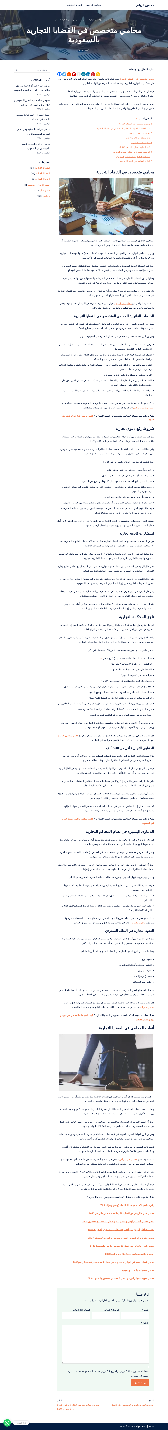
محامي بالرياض (93, 5)
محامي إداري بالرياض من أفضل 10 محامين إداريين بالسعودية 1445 (122, 1246)
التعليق (145, 1322)
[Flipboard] (74, 74)
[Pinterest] (93, 74)
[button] (7, 1423)
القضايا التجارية (94, 20)
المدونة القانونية (75, 5)
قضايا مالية (44, 190)
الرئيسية (111, 20)
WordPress (126, 1426)
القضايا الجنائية (43, 173)
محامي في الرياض (123, 303)
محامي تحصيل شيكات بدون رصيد (138, 1270)
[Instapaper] (78, 74)
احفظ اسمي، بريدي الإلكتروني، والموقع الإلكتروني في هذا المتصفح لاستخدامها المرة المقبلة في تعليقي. (108, 1373)
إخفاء (138, 119)
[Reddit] (69, 74)
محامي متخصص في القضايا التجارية (137, 79)
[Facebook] (59, 74)
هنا (101, 658)
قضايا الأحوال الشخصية (38, 184)
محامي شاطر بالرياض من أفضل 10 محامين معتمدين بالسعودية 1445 (121, 1229)
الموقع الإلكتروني (81, 1309)
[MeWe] (83, 74)
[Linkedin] (88, 74)
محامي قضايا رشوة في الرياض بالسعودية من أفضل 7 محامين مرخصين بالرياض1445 (113, 1262)
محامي (103, 20)
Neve (151, 1426)
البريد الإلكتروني (111, 1309)
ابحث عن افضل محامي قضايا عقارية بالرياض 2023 (129, 1254)
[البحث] (16, 70)
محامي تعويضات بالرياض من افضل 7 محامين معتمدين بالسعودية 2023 (120, 1278)
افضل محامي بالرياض (143, 407)
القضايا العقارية (42, 179)
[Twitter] (64, 74)
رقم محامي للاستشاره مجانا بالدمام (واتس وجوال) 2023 (126, 1205)
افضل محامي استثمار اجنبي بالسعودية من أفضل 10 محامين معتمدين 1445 (118, 1221)
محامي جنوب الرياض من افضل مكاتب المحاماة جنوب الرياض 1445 (121, 1213)
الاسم (145, 1309)
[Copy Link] (98, 74)
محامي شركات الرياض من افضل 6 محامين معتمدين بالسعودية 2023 (121, 1237)
